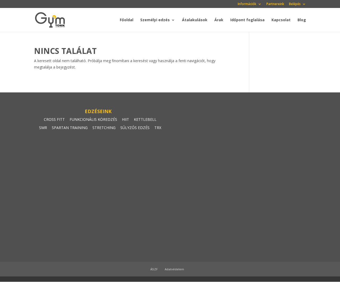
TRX (157, 127)
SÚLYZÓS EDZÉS (135, 127)
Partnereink (275, 4)
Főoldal (126, 20)
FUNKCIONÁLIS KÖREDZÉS (93, 119)
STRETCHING (104, 127)
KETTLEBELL (145, 119)
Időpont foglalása (247, 20)
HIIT (125, 119)
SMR (43, 127)
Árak (218, 20)
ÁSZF (154, 269)
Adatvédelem (174, 269)
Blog (302, 20)
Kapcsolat (281, 20)
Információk (247, 4)
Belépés (295, 4)
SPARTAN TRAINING (70, 127)
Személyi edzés (155, 20)
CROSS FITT (54, 119)
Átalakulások (194, 20)
